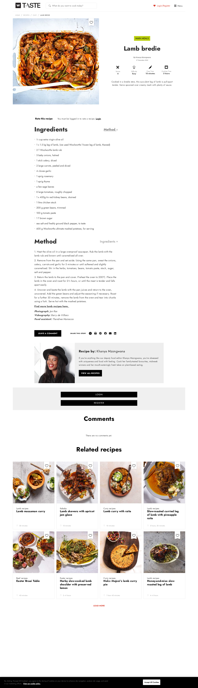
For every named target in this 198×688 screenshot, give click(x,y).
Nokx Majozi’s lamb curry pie (120, 582)
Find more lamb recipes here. (51, 306)
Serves (118, 71)
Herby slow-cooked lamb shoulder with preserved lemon (76, 584)
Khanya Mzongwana (143, 57)
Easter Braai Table (28, 581)
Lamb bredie (45, 15)
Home (17, 15)
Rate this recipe (44, 118)
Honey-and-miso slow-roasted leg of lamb (161, 582)
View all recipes (90, 373)
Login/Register (163, 6)
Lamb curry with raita (118, 511)
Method (110, 129)
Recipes (26, 15)
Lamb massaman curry (31, 511)
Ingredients (108, 241)
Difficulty (134, 71)
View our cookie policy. (32, 683)
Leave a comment (48, 333)
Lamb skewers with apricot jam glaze (77, 513)
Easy (35, 15)
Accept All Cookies (151, 682)
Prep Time (150, 71)
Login (98, 118)
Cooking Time (166, 71)
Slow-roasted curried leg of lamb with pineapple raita (163, 514)
